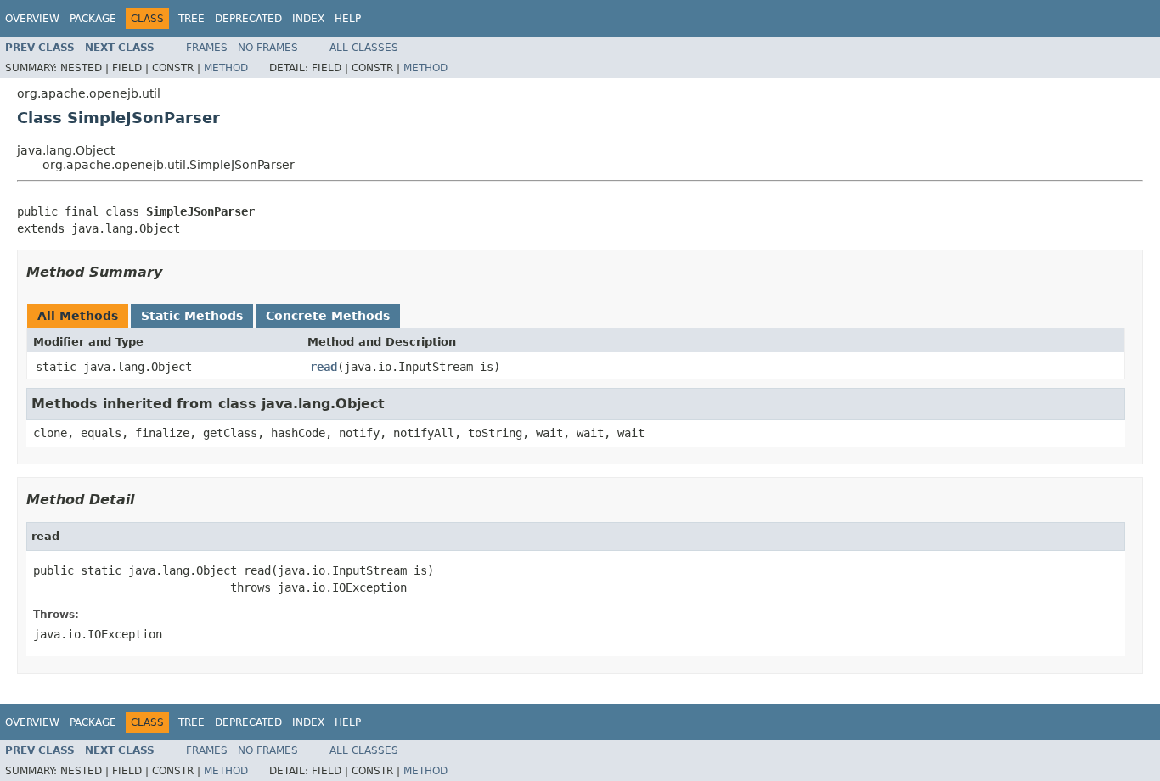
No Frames (268, 47)
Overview (32, 19)
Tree (191, 19)
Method (226, 68)
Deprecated (248, 19)
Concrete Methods (328, 316)
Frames (207, 47)
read (323, 367)
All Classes (363, 47)
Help (348, 19)
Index (308, 19)
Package (93, 19)
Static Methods (192, 316)
